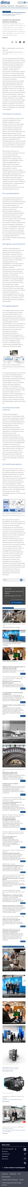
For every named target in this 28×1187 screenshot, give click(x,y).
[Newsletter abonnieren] (25, 1154)
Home (3, 14)
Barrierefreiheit (6, 1177)
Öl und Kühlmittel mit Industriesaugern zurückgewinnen (12, 693)
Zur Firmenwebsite (16, 602)
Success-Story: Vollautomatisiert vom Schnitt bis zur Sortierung (12, 803)
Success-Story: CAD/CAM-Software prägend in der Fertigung (13, 1130)
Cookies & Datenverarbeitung (10, 1179)
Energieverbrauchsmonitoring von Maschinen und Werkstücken (11, 931)
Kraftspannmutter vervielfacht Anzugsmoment (10, 784)
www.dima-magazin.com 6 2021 (13, 595)
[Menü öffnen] (26, 6)
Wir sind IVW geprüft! (7, 1149)
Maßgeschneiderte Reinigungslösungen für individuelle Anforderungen (13, 667)
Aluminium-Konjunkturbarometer (11, 853)
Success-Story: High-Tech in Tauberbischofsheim (9, 837)
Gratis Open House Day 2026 (10, 661)
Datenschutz (13, 1174)
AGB (19, 1174)
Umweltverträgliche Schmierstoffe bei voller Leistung (13, 705)
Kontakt (21, 1179)
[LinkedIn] (25, 1149)
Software (5, 37)
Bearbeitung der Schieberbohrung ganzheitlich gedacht (11, 682)
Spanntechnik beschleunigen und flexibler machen (13, 878)
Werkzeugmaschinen (10, 14)
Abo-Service (5, 1159)
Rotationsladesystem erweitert (10, 1069)
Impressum (5, 1174)
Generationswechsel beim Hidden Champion (12, 644)
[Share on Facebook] (24, 42)
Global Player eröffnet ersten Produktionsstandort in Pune (9, 773)
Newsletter (20, 2)
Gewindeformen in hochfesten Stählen (12, 895)
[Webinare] (25, 1163)
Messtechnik (19, 591)
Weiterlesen (23, 674)
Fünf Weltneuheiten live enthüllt (11, 627)
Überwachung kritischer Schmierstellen (12, 905)
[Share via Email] (16, 42)
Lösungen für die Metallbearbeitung (11, 1099)
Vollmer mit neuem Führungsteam (11, 919)
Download (4, 1151)
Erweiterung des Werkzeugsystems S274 (12, 865)
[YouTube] (25, 1158)
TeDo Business (6, 1154)
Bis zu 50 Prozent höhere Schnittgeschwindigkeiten (9, 818)
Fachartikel (6, 12)
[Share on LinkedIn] (20, 42)
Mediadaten (5, 1156)
